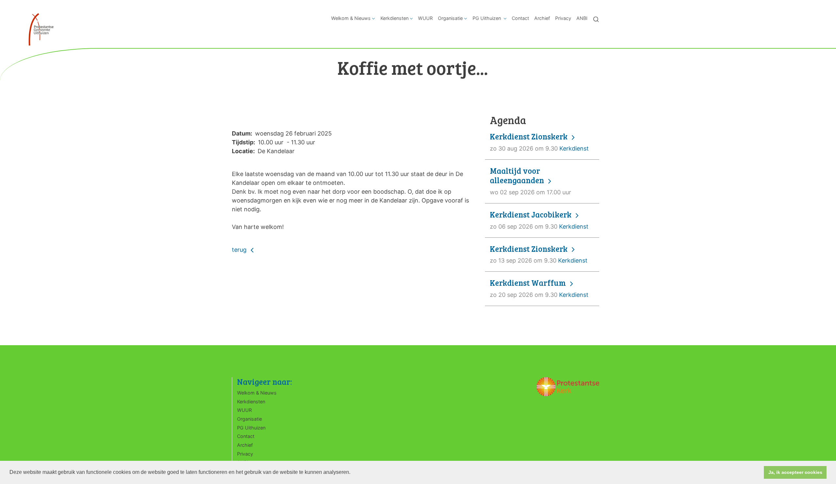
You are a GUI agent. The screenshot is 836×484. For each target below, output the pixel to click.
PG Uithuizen (487, 18)
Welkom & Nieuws (351, 18)
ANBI (581, 18)
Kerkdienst (539, 142)
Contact (520, 18)
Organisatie (450, 18)
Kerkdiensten (394, 18)
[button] (353, 473)
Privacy (563, 18)
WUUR (425, 18)
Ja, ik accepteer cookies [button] (795, 472)
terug (240, 249)
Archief (542, 18)
